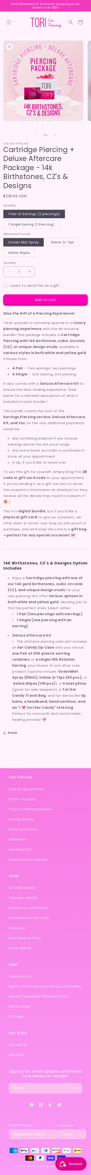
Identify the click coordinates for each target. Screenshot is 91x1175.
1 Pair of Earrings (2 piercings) (34, 214)
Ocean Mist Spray (23, 242)
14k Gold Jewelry (22, 888)
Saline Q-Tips (62, 242)
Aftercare (17, 839)
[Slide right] (55, 135)
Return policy (20, 1006)
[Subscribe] (77, 1088)
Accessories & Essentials (29, 918)
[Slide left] (36, 135)
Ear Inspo (16, 1016)
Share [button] (12, 733)
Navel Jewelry (20, 948)
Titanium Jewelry (23, 898)
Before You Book (22, 799)
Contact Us (18, 1045)
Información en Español (28, 859)
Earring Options (21, 819)
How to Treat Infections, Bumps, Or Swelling (45, 986)
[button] (9, 22)
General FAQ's (20, 976)
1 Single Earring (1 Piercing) (31, 224)
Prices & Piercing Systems (30, 809)
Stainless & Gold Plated (28, 908)
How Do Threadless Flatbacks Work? (38, 996)
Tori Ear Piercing (38, 1166)
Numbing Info (20, 849)
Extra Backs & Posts (25, 938)
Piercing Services (23, 829)
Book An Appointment (27, 789)
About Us (16, 1055)
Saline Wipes (19, 252)
